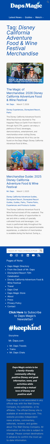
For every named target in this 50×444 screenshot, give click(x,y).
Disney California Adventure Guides (22, 197)
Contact (11, 306)
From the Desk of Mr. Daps (21, 269)
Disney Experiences (15, 110)
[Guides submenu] (33, 17)
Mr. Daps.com (16, 340)
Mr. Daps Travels (17, 346)
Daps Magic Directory (18, 266)
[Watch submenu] (43, 17)
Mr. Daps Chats (17, 352)
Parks (9, 112)
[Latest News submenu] (23, 17)
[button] (48, 2)
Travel (10, 286)
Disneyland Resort (32, 110)
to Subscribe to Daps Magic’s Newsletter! (25, 316)
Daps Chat (12, 289)
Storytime (13, 335)
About (10, 296)
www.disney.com (27, 413)
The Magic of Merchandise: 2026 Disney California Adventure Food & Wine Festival (25, 94)
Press (10, 299)
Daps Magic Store (16, 293)
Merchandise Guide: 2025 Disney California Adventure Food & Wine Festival (24, 182)
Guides (17, 202)
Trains (12, 349)
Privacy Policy (14, 303)
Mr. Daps (10, 104)
